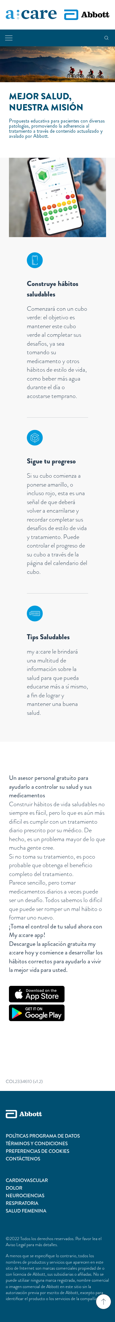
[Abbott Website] (57, 1121)
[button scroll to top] (103, 1301)
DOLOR (14, 1188)
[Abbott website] (86, 15)
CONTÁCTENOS (23, 1158)
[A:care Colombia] (31, 15)
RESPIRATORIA (22, 1203)
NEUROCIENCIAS (25, 1195)
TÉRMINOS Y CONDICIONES (37, 1143)
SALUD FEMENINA (26, 1210)
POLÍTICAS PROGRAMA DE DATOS (43, 1136)
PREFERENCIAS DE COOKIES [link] (37, 1151)
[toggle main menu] (8, 38)
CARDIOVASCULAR (27, 1180)
